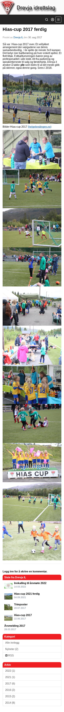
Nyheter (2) (11, 649)
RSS (11, 655)
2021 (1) (10, 677)
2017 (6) (10, 683)
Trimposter (21, 604)
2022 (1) (10, 670)
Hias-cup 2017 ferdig (25, 29)
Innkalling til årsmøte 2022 (30, 583)
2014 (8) (10, 702)
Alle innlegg (12, 642)
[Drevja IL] (32, 7)
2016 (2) (10, 690)
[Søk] (47, 19)
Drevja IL (18, 37)
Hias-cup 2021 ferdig (27, 593)
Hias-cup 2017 (23, 615)
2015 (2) (10, 696)
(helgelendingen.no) (39, 126)
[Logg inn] (52, 19)
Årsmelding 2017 (14, 625)
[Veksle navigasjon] (58, 19)
